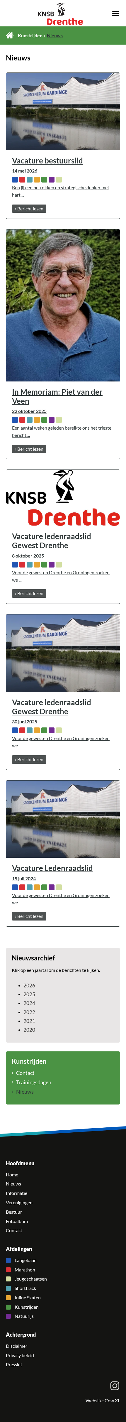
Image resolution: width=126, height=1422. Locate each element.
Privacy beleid (20, 1355)
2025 (29, 994)
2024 (29, 1003)
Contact (25, 1073)
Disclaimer (16, 1346)
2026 (29, 985)
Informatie (16, 1193)
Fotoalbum (17, 1221)
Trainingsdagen (33, 1082)
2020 (29, 1030)
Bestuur (14, 1212)
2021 (29, 1021)
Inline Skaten (28, 1297)
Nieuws (25, 1092)
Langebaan (26, 1260)
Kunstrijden (30, 35)
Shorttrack (25, 1288)
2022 (29, 1012)
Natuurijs (24, 1316)
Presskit (14, 1364)
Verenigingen (19, 1202)
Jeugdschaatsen (31, 1278)
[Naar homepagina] (63, 14)
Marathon (25, 1269)
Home (9, 35)
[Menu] (116, 13)
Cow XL (112, 1400)
